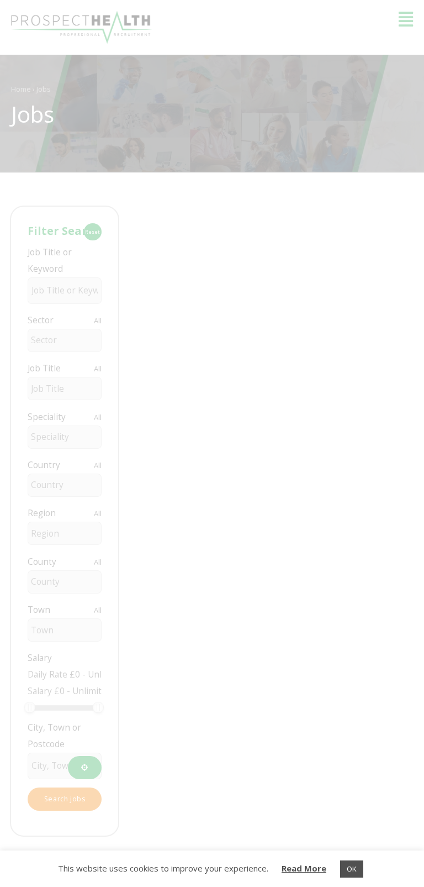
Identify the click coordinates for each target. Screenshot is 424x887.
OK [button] (352, 869)
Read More (304, 868)
